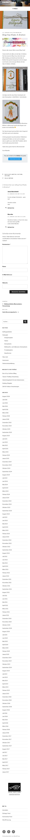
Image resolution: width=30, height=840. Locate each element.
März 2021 (5, 608)
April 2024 (5, 488)
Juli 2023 (4, 517)
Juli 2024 (4, 478)
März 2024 (5, 491)
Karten (14, 174)
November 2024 (7, 465)
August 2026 (6, 396)
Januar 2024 (5, 497)
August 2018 (6, 710)
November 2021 (6, 582)
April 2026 (5, 409)
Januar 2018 (5, 733)
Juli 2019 (4, 674)
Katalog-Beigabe (7, 383)
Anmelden (5, 810)
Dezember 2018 (6, 697)
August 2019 (6, 670)
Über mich (5, 357)
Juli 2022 (4, 556)
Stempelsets (7, 344)
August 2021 (6, 592)
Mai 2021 (5, 602)
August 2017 (6, 749)
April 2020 (5, 644)
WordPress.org (6, 820)
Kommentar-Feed (7, 816)
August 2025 (6, 435)
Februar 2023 (6, 533)
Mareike (19, 32)
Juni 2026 (5, 403)
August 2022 (6, 553)
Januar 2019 (5, 693)
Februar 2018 (6, 729)
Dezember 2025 (6, 422)
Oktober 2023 (6, 507)
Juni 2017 (5, 755)
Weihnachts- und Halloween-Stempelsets (15, 347)
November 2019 (7, 661)
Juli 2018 (4, 713)
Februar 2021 (6, 612)
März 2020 (5, 648)
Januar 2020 (5, 654)
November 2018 (7, 700)
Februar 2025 (6, 455)
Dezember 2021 (6, 579)
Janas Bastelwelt (13, 191)
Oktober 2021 (6, 586)
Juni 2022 (5, 559)
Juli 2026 (4, 399)
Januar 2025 (5, 458)
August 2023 (6, 514)
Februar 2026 (6, 416)
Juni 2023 (5, 520)
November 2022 (7, 543)
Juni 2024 (5, 481)
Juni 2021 (5, 599)
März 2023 (5, 530)
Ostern (19, 174)
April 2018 (5, 723)
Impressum (5, 360)
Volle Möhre (9, 178)
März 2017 (5, 765)
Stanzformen (7, 353)
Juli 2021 (4, 595)
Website (5, 283)
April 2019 (5, 684)
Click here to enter (15, 159)
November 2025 (7, 426)
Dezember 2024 (6, 461)
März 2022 (5, 569)
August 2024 (6, 475)
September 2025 (7, 432)
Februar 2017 (6, 768)
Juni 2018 (5, 716)
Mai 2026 (5, 406)
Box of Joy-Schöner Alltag (9, 373)
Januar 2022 (5, 576)
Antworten (11, 208)
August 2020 (6, 631)
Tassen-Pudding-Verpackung (10, 376)
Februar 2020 (6, 651)
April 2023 (5, 527)
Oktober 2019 (6, 664)
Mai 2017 (5, 759)
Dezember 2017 (6, 736)
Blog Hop (8, 174)
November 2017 (6, 739)
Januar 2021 (5, 615)
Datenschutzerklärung (8, 363)
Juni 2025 (5, 442)
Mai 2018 (5, 719)
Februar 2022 (6, 572)
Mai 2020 (5, 641)
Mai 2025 (5, 445)
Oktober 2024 (6, 468)
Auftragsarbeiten (7, 332)
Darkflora (9, 2)
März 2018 (5, 726)
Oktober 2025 (6, 429)
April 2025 (5, 448)
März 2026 (5, 413)
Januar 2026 (5, 419)
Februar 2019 (6, 690)
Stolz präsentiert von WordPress (11, 836)
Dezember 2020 (6, 618)
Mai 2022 (5, 563)
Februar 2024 (6, 494)
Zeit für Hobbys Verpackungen (10, 386)
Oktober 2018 (6, 703)
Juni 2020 (5, 638)
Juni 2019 (5, 677)
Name (4, 266)
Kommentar (6, 244)
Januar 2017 (5, 772)
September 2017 (7, 746)
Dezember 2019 (6, 657)
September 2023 (7, 510)
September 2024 (7, 471)
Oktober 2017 (6, 742)
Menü (15, 8)
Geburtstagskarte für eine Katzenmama (13, 380)
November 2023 (7, 504)
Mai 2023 (5, 524)
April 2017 (5, 762)
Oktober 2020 (6, 625)
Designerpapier (8, 337)
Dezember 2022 (6, 540)
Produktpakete (8, 350)
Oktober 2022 (6, 546)
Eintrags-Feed (6, 813)
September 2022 (7, 550)
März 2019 (5, 687)
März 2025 (5, 452)
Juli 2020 (4, 635)
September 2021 (7, 589)
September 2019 (7, 667)
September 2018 (7, 706)
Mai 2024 (5, 484)
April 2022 (5, 566)
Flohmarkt (5, 335)
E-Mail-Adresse (7, 274)
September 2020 (7, 628)
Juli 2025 (4, 439)
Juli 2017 (4, 752)
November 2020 (7, 622)
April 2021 (5, 605)
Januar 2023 (5, 537)
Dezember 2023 (6, 501)
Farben (6, 340)
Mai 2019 (5, 680)
